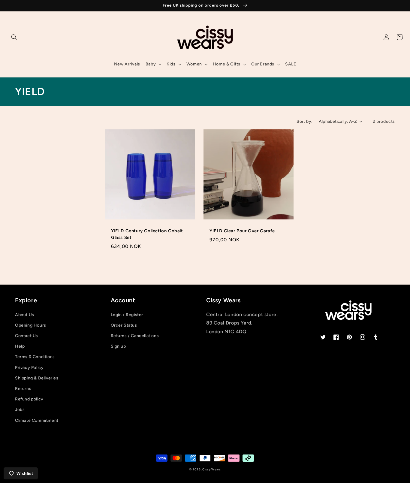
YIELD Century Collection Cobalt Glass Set (147, 234)
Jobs (20, 409)
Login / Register (127, 314)
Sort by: (304, 121)
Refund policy (29, 399)
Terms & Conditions (35, 356)
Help (20, 346)
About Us (24, 314)
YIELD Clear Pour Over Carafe (242, 231)
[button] (14, 37)
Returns (23, 388)
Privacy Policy (29, 367)
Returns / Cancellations (135, 335)
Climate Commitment (37, 420)
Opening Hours (30, 325)
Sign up (118, 346)
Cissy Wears (211, 469)
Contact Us (26, 335)
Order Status (124, 325)
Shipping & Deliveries (37, 378)
